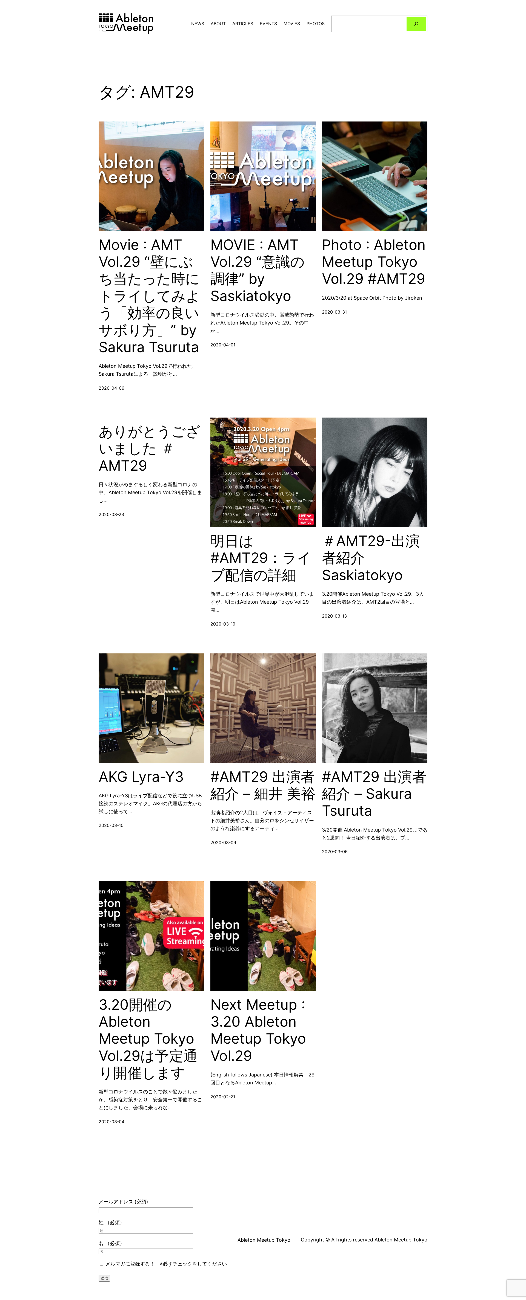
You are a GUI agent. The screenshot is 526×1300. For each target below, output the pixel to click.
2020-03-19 (222, 624)
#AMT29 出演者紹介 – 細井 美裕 (262, 785)
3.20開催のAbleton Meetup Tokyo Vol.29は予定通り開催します (148, 1039)
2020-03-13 (334, 616)
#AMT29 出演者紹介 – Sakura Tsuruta (374, 794)
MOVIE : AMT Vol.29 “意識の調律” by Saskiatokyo (257, 270)
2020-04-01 (222, 345)
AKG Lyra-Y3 (141, 776)
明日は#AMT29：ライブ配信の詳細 (260, 558)
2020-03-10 (111, 825)
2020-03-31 (334, 312)
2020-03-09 (223, 842)
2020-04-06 (111, 388)
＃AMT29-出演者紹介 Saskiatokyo (371, 558)
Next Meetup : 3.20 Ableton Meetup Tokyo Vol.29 (258, 1030)
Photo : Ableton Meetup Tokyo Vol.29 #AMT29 (373, 262)
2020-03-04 (111, 1121)
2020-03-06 (335, 851)
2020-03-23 (111, 514)
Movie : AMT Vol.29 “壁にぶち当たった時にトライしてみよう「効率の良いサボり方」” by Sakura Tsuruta (149, 296)
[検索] (416, 23)
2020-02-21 (222, 1096)
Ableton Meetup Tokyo (264, 1240)
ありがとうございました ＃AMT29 (149, 448)
